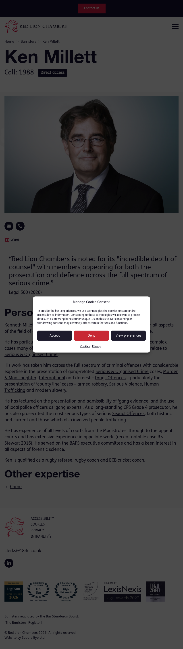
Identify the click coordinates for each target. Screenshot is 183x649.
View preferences (128, 335)
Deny (92, 335)
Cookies (85, 346)
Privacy (96, 346)
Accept (55, 335)
